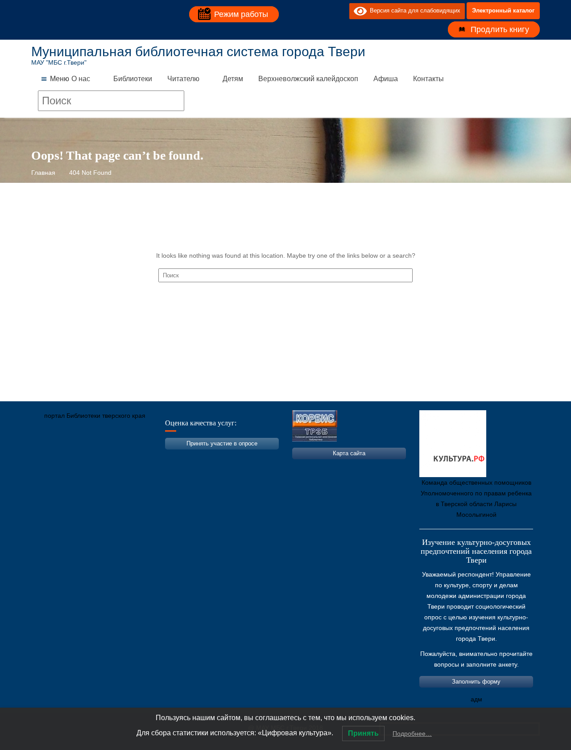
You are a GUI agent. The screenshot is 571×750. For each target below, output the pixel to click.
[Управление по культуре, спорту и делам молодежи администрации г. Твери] (185, 457)
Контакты (428, 78)
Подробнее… (412, 733)
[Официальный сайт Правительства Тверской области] (158, 457)
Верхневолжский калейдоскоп (308, 78)
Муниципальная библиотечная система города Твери (198, 51)
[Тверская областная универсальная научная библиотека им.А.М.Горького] (104, 457)
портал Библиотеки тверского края (94, 415)
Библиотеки (132, 78)
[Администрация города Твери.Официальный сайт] (51, 457)
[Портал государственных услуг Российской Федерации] (78, 457)
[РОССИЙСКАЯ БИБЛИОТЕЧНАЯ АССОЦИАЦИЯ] (131, 457)
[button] (59, 79)
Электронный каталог (503, 10)
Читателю (183, 78)
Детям (233, 78)
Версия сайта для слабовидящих (413, 10)
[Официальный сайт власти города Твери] (212, 457)
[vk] (324, 11)
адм (476, 699)
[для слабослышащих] (340, 11)
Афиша (385, 78)
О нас (80, 78)
